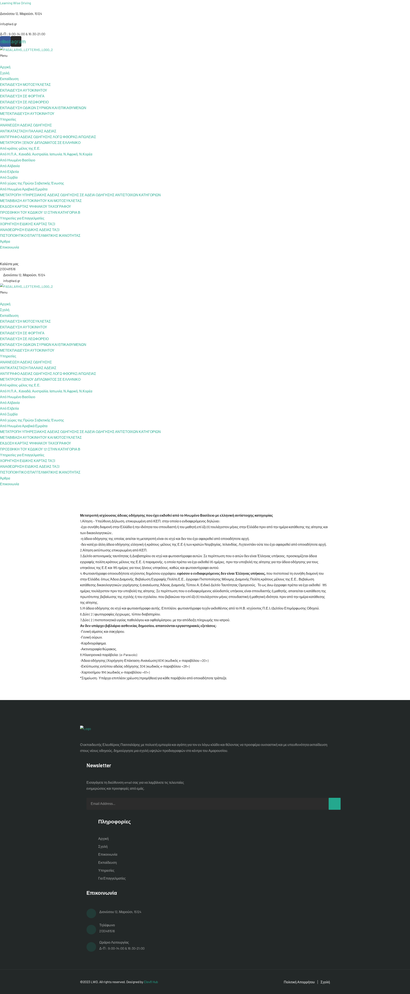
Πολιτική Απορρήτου (299, 982)
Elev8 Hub (151, 982)
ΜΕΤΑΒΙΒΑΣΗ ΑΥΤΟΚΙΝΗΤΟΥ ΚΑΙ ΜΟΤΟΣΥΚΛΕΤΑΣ (41, 201)
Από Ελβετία (9, 172)
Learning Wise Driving (15, 3)
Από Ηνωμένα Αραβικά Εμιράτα (23, 189)
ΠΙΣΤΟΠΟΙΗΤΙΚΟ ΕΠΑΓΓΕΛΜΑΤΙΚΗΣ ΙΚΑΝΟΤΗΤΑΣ (40, 235)
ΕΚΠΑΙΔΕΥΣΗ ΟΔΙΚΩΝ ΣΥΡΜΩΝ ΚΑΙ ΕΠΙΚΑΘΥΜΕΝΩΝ (43, 108)
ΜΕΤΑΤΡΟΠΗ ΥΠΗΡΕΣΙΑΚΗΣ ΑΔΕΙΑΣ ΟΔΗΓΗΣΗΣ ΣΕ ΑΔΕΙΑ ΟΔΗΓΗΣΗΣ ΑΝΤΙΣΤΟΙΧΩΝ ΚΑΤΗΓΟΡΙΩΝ (80, 195)
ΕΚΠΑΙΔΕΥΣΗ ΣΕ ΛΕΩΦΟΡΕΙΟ (24, 102)
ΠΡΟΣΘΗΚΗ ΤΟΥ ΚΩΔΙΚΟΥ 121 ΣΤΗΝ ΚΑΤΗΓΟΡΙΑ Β (40, 212)
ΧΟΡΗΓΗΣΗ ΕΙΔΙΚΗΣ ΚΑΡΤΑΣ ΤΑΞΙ (27, 224)
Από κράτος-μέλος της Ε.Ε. (20, 148)
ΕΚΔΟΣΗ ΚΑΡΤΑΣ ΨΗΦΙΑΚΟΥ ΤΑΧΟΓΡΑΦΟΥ (35, 206)
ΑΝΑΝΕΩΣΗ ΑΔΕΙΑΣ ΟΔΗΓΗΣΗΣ (26, 125)
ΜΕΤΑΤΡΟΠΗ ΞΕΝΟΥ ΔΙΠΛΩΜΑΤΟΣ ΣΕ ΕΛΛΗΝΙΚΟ (40, 142)
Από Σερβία (9, 177)
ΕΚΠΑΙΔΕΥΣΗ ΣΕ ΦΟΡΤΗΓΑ (22, 96)
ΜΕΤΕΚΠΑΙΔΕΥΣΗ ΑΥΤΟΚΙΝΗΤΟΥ (27, 113)
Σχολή (4, 73)
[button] (205, 58)
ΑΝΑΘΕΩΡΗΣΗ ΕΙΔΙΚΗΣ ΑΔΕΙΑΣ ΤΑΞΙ (29, 230)
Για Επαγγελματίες (112, 878)
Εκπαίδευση (107, 862)
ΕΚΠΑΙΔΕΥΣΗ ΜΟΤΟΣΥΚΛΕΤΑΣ (25, 84)
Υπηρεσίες (106, 870)
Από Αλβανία (10, 166)
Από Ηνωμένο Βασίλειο (17, 160)
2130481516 (107, 931)
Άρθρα (5, 241)
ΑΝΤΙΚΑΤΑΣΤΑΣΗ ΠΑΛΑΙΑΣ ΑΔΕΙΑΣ (28, 131)
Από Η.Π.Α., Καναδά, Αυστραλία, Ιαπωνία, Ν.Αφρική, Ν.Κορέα (46, 154)
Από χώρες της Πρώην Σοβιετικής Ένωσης (32, 183)
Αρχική (5, 67)
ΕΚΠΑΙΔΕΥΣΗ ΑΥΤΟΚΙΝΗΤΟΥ (23, 90)
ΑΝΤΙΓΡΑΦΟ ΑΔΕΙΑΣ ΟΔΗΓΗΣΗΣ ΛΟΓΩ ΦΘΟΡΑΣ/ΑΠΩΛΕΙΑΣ (48, 137)
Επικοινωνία (9, 247)
